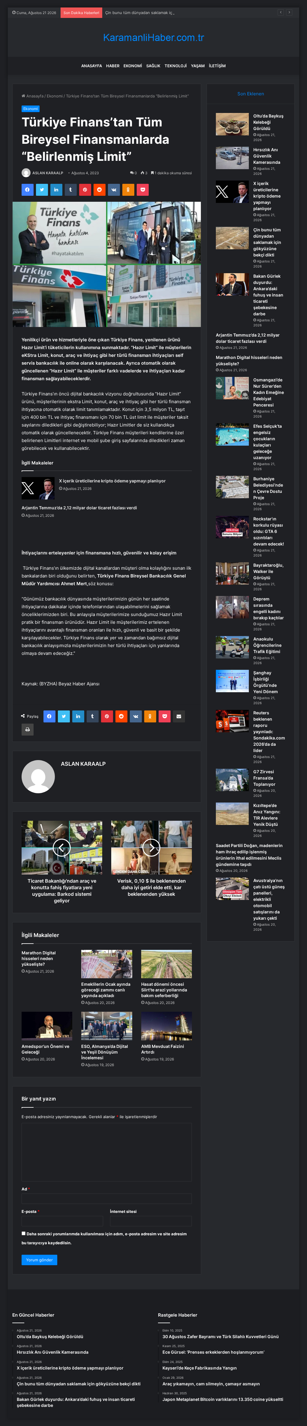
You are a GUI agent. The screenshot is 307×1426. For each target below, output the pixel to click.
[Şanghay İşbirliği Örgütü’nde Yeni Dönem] (232, 681)
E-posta (31, 1211)
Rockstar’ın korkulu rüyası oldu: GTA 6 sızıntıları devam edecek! (268, 531)
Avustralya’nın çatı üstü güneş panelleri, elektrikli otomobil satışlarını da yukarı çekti (269, 899)
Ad (26, 1189)
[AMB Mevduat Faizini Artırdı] (166, 1026)
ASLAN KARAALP (47, 173)
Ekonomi (133, 65)
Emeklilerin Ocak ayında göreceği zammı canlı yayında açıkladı (105, 990)
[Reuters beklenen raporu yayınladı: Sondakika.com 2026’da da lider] (232, 721)
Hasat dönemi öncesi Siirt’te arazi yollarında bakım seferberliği (164, 990)
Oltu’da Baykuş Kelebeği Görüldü (268, 122)
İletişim (217, 65)
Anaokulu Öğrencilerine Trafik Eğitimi (267, 645)
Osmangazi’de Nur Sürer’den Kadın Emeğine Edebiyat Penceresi (268, 392)
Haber (112, 65)
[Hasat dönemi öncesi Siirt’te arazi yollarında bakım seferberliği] (166, 964)
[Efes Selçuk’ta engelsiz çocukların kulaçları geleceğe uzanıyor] (232, 434)
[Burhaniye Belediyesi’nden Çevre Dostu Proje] (232, 487)
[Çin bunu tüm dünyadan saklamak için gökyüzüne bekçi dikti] (232, 238)
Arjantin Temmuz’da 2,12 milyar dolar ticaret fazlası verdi (79, 507)
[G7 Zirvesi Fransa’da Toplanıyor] (232, 780)
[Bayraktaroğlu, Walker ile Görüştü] (232, 573)
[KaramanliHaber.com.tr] (153, 37)
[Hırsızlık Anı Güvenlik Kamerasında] (232, 158)
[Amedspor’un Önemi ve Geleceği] (47, 1026)
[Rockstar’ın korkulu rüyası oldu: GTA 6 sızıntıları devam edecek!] (232, 527)
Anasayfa (91, 65)
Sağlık (153, 65)
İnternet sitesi (123, 1211)
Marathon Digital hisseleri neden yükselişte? (39, 958)
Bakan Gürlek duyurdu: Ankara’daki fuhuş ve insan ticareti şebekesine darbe (268, 294)
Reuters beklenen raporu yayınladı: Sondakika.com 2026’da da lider (269, 731)
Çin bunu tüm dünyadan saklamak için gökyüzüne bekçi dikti (161, 12)
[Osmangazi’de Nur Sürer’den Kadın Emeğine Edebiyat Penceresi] (232, 388)
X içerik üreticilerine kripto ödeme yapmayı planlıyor (112, 480)
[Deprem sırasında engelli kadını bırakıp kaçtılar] (232, 607)
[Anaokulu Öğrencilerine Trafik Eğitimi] (232, 647)
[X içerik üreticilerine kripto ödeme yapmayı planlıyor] (38, 488)
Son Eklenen (250, 94)
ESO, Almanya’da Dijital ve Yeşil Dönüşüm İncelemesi (104, 1052)
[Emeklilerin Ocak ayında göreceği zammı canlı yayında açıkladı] (106, 964)
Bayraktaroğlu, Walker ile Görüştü (268, 571)
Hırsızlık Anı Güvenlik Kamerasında (266, 156)
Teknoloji (176, 65)
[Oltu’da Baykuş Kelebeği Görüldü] (232, 124)
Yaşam (198, 65)
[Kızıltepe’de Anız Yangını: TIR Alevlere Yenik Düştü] (232, 814)
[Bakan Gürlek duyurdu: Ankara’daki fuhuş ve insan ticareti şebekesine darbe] (232, 284)
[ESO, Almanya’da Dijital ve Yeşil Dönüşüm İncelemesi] (106, 1026)
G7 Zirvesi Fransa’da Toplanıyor (264, 778)
